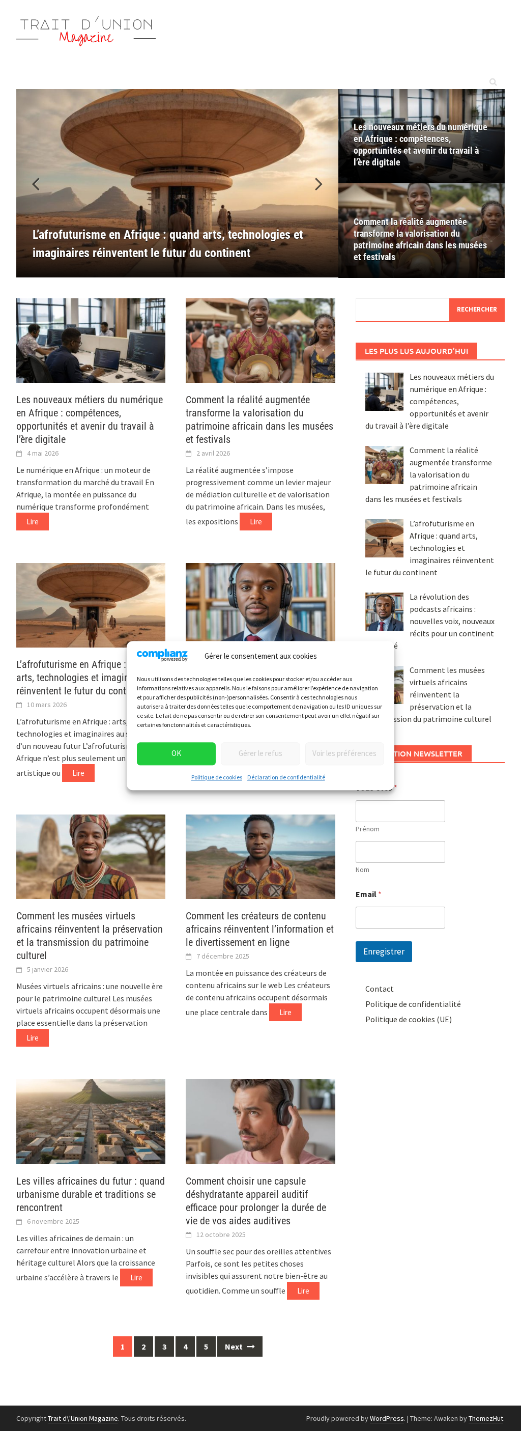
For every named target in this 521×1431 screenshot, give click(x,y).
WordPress (387, 1418)
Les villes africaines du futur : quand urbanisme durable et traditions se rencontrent (90, 1194)
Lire (32, 521)
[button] (313, 183)
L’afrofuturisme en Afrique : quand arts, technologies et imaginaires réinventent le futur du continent (85, 677)
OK (176, 754)
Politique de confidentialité (413, 1004)
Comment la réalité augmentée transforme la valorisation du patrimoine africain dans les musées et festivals (420, 239)
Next (234, 1346)
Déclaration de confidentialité (286, 777)
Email (369, 894)
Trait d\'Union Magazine (83, 1418)
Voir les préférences (344, 754)
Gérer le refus (260, 754)
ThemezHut (486, 1418)
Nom (362, 869)
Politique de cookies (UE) (408, 1019)
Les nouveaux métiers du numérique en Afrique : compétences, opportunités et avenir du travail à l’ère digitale (420, 144)
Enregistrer (383, 951)
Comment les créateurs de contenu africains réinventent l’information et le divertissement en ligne (260, 929)
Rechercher (477, 309)
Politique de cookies (216, 777)
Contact (379, 989)
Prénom (368, 829)
